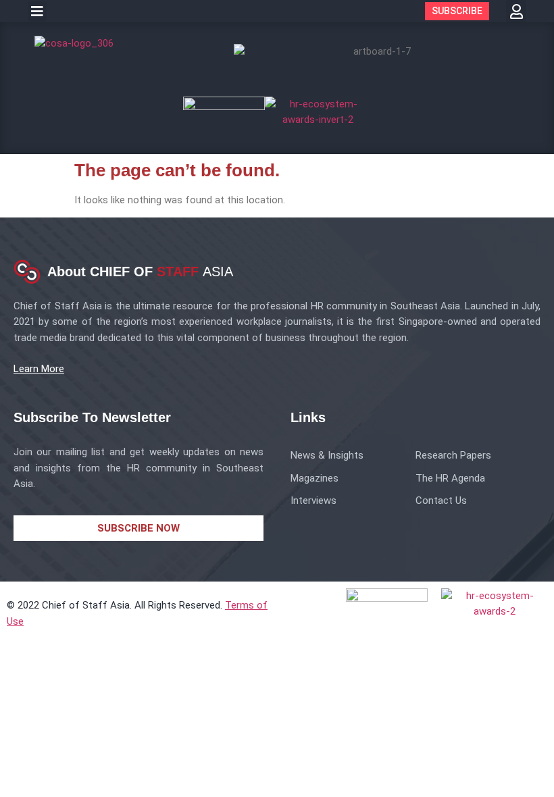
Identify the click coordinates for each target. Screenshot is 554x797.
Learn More (39, 369)
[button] (37, 11)
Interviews (313, 500)
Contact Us (441, 500)
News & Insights (327, 455)
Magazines (314, 478)
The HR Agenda (450, 478)
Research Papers (453, 455)
